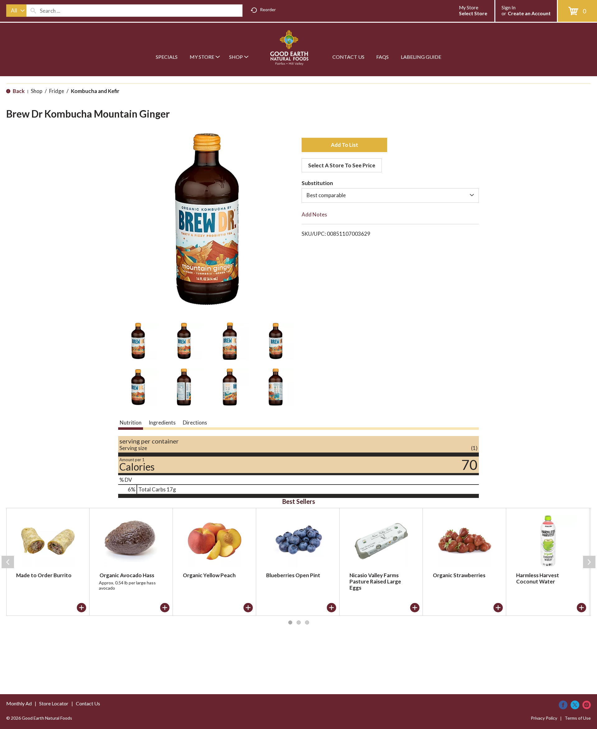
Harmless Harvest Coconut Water (537, 578)
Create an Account (529, 13)
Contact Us (88, 703)
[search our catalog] (33, 10)
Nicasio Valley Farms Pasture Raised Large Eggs (375, 581)
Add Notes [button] (314, 214)
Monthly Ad (19, 703)
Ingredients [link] (162, 422)
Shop (36, 91)
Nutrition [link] (130, 422)
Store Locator (53, 703)
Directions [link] (195, 422)
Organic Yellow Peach (209, 575)
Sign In (509, 7)
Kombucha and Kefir (95, 91)
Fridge (56, 91)
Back (18, 91)
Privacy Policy (544, 718)
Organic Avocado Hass (127, 575)
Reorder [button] (268, 9)
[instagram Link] (586, 704)
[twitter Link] (575, 704)
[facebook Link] (563, 704)
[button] (138, 341)
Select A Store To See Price (341, 165)
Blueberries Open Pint (293, 575)
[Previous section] (8, 562)
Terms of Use (578, 718)
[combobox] (16, 10)
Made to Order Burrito (44, 575)
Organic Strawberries (459, 575)
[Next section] (589, 562)
